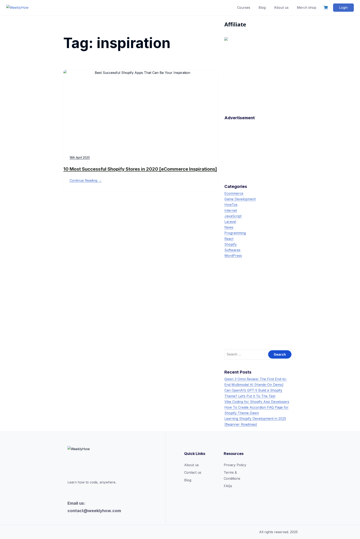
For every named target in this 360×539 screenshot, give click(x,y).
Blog (262, 7)
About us (281, 7)
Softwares (232, 250)
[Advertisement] (258, 148)
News (228, 227)
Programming (235, 233)
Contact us (192, 472)
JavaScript (232, 216)
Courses (243, 7)
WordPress (233, 255)
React (228, 239)
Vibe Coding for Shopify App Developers (256, 402)
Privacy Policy (235, 465)
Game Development (240, 199)
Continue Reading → (86, 180)
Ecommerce (233, 193)
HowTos (231, 204)
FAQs (228, 486)
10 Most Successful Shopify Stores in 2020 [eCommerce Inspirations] (140, 169)
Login (343, 7)
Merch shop (306, 7)
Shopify (230, 244)
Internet (230, 210)
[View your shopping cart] (326, 8)
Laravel (230, 222)
